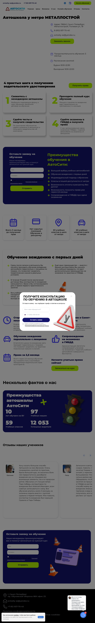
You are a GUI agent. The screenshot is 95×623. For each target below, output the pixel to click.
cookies (16, 615)
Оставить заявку (36, 320)
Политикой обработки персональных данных (37, 325)
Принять (40, 617)
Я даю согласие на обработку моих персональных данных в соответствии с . (37, 324)
